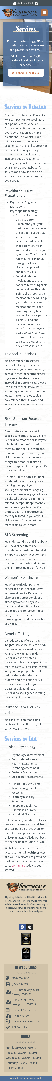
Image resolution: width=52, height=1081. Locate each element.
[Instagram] (29, 927)
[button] (44, 12)
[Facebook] (22, 927)
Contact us (18, 865)
